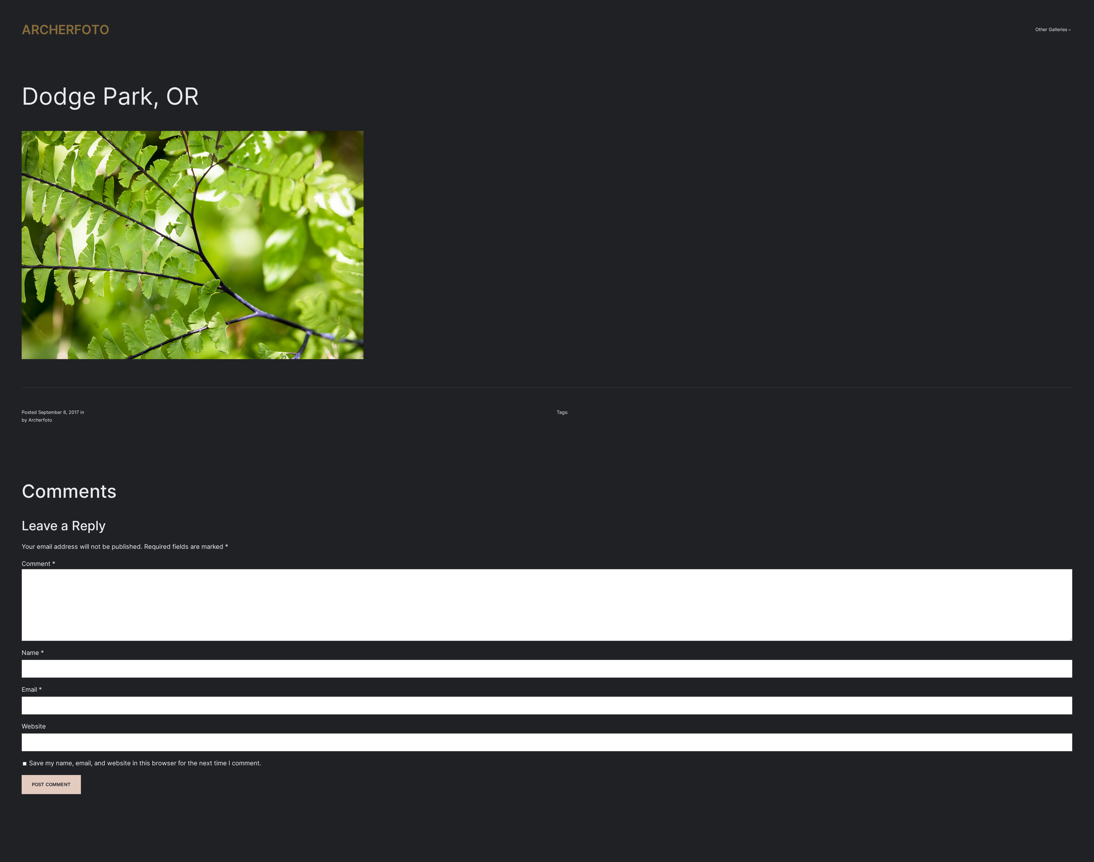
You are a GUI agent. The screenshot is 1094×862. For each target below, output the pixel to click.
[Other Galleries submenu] (1069, 29)
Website (34, 726)
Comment (38, 563)
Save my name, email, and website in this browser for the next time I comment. (145, 763)
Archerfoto (65, 29)
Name (33, 652)
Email (32, 689)
